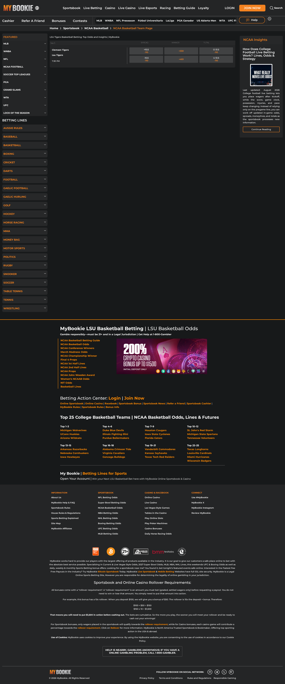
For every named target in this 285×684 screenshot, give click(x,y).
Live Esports (147, 8)
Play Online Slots (154, 518)
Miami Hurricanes (198, 457)
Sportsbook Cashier (199, 403)
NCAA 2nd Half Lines (73, 367)
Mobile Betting (166, 571)
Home (54, 28)
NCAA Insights (255, 40)
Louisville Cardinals (199, 453)
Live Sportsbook (146, 571)
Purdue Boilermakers (116, 438)
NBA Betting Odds (108, 513)
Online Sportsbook (71, 403)
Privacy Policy (147, 678)
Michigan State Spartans (202, 434)
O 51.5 (216, 51)
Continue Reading (261, 129)
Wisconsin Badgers (199, 460)
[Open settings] (268, 19)
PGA (5, 82)
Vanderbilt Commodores (160, 449)
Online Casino (94, 403)
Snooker (10, 274)
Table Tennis (13, 291)
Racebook (111, 403)
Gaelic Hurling (14, 196)
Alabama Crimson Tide (117, 449)
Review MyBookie (201, 513)
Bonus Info (112, 407)
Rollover (115, 628)
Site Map (56, 523)
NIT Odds (66, 382)
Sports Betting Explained (65, 518)
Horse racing (13, 222)
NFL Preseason (125, 20)
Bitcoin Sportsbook (108, 571)
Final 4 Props (69, 359)
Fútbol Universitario (150, 20)
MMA (6, 231)
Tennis (8, 299)
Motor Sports (14, 248)
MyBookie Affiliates (61, 528)
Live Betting (92, 8)
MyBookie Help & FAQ (63, 502)
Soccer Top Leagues (16, 74)
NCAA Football (13, 66)
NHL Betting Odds (108, 518)
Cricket (9, 162)
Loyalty (203, 8)
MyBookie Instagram (202, 507)
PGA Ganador (185, 20)
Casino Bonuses (153, 528)
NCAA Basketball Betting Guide (80, 340)
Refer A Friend (33, 21)
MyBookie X (197, 502)
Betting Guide (184, 8)
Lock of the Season (16, 112)
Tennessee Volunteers (201, 438)
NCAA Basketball (96, 28)
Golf (7, 205)
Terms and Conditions (171, 678)
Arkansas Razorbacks (73, 449)
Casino (110, 8)
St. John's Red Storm (200, 430)
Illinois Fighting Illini (115, 434)
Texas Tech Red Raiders (159, 457)
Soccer (8, 282)
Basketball (12, 145)
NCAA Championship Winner (79, 355)
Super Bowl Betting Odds (112, 502)
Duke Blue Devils (113, 430)
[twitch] (231, 672)
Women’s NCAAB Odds (75, 379)
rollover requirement (156, 624)
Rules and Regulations (199, 678)
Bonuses (59, 21)
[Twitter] (224, 672)
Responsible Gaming (225, 678)
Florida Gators (153, 438)
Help (254, 20)
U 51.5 (216, 59)
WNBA (109, 20)
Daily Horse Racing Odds (158, 533)
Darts (8, 171)
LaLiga (170, 20)
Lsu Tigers (57, 55)
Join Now (252, 8)
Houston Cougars (156, 430)
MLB (99, 20)
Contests (80, 21)
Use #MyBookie (199, 497)
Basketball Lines (71, 386)
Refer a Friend (176, 403)
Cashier (8, 21)
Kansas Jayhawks (156, 453)
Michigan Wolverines (73, 430)
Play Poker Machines (156, 523)
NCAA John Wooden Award (78, 375)
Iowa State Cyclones (157, 434)
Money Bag (11, 239)
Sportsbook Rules (93, 407)
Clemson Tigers (60, 50)
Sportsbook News (154, 403)
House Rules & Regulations (65, 513)
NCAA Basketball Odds (75, 344)
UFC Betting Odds (108, 528)
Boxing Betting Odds (109, 523)
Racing (165, 8)
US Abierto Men (206, 20)
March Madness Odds (74, 352)
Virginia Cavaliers (114, 453)
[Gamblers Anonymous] (141, 550)
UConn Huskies (69, 434)
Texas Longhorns (197, 449)
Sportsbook (71, 8)
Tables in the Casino (156, 513)
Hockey (9, 213)
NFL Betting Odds (107, 497)
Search (278, 8)
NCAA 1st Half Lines (73, 363)
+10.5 (146, 51)
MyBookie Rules (70, 407)
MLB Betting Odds (108, 533)
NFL (5, 59)
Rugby (8, 265)
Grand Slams (12, 89)
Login (230, 8)
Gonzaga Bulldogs (114, 457)
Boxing (8, 153)
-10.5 (146, 59)
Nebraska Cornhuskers (74, 453)
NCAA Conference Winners (77, 348)
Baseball (10, 136)
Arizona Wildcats (71, 438)
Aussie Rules (12, 128)
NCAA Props (68, 371)
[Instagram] (210, 672)
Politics (9, 256)
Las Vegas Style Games (157, 507)
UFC (5, 105)
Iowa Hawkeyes (70, 457)
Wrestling (11, 308)
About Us (56, 497)
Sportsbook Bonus (130, 403)
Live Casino (127, 8)
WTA (222, 20)
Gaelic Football (15, 188)
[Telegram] (217, 672)
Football (10, 179)
